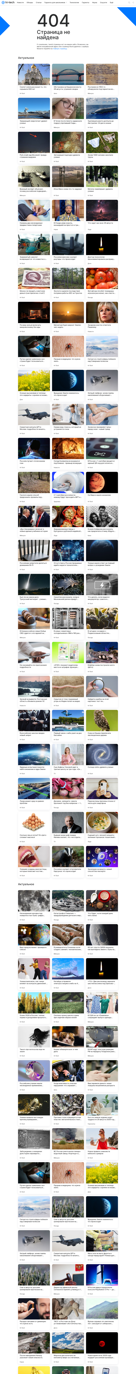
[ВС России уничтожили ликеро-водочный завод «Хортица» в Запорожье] (68, 1246)
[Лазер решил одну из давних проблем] (34, 794)
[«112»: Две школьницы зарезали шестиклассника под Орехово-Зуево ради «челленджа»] (102, 1076)
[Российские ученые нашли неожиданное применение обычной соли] (34, 1178)
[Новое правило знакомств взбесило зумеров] (102, 1246)
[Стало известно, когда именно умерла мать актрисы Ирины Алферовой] (102, 896)
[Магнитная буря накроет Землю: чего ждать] (68, 318)
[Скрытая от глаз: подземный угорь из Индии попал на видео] (68, 692)
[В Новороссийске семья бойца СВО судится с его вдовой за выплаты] (34, 624)
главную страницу (60, 49)
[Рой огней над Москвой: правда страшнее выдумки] (34, 148)
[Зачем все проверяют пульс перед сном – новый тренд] (102, 420)
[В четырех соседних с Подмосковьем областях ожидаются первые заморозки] (102, 624)
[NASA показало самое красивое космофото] (68, 896)
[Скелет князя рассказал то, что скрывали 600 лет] (34, 80)
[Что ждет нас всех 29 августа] (102, 216)
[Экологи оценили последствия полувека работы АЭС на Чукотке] (68, 284)
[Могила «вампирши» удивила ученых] (102, 182)
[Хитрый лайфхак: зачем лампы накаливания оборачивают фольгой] (102, 386)
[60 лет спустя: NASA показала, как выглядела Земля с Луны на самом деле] (102, 1042)
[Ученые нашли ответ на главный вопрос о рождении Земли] (102, 556)
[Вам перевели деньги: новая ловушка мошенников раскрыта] (102, 1178)
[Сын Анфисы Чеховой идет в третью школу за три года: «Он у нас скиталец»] (68, 760)
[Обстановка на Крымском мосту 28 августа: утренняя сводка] (68, 80)
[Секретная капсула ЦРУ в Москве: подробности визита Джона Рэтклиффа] (34, 420)
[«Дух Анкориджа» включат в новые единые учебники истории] (34, 522)
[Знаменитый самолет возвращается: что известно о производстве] (34, 250)
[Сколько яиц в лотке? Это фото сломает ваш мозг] (34, 828)
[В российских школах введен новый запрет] (34, 726)
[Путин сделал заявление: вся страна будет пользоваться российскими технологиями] (34, 352)
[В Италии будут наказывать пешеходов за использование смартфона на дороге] (34, 964)
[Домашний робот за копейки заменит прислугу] (102, 930)
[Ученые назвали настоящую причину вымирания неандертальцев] (34, 1212)
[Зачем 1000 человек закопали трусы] (102, 148)
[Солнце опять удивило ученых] (102, 760)
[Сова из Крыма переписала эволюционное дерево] (102, 726)
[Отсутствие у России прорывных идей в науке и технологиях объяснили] (68, 556)
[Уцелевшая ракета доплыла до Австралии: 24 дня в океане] (102, 114)
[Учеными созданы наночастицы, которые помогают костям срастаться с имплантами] (34, 862)
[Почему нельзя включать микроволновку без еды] (34, 318)
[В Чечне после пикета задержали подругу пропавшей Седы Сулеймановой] (68, 114)
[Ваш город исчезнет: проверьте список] (34, 1042)
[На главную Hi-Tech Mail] (9, 2)
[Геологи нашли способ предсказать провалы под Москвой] (34, 488)
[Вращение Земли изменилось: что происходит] (68, 386)
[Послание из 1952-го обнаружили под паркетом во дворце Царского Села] (102, 80)
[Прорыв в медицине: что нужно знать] (68, 352)
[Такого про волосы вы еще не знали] (34, 1144)
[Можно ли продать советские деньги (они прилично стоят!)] (34, 284)
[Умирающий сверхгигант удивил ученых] (34, 114)
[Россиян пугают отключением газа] (34, 454)
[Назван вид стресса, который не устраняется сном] (68, 420)
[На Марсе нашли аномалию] (102, 488)
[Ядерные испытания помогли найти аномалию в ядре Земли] (34, 760)
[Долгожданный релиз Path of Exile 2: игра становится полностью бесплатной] (34, 930)
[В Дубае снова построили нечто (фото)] (102, 658)
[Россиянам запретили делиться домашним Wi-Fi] (34, 556)
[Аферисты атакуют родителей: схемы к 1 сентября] (68, 964)
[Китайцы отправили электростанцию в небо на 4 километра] (68, 1076)
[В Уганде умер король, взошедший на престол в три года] (68, 216)
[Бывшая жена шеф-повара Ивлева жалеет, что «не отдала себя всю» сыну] (68, 828)
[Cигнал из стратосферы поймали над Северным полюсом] (102, 352)
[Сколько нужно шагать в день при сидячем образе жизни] (68, 1110)
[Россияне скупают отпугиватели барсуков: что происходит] (68, 862)
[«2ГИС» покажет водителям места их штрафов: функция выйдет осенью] (68, 658)
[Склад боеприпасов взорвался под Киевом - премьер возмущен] (68, 454)
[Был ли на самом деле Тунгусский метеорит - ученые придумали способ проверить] (34, 590)
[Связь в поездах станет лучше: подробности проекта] (34, 896)
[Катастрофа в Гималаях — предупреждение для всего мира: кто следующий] (68, 1008)
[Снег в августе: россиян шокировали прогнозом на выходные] (68, 1314)
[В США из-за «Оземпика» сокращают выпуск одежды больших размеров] (102, 1110)
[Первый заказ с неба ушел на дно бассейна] (68, 726)
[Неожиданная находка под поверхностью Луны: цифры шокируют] (34, 1008)
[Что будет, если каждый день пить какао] (102, 1008)
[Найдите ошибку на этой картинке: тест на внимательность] (102, 692)
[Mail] (3, 2)
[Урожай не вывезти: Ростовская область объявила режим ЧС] (34, 692)
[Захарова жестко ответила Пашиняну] (102, 318)
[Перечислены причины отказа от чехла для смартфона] (102, 794)
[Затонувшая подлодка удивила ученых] (68, 148)
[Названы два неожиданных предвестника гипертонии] (34, 216)
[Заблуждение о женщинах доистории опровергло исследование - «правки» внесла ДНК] (34, 1246)
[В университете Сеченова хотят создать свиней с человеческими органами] (68, 1042)
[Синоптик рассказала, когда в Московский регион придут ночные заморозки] (68, 590)
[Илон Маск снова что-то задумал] (68, 182)
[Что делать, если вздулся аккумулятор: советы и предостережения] (102, 590)
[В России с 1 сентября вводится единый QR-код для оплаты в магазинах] (102, 454)
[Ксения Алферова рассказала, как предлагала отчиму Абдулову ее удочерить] (102, 522)
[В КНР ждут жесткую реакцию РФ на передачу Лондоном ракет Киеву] (102, 1144)
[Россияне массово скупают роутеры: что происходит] (68, 250)
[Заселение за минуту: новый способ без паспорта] (102, 862)
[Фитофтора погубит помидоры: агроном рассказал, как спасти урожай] (102, 284)
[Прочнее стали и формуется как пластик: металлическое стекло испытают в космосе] (68, 1212)
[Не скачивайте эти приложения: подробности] (34, 658)
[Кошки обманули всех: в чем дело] (68, 1144)
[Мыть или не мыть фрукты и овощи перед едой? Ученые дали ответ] (102, 1348)
